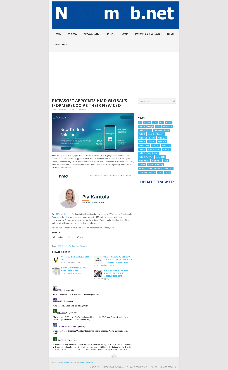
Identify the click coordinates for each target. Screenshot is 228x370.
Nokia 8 (142, 149)
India (149, 130)
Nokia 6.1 (151, 142)
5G (140, 122)
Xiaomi (167, 172)
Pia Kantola (73, 246)
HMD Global (62, 246)
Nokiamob (64, 362)
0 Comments (99, 265)
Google (150, 126)
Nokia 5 (152, 138)
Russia (150, 165)
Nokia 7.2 (166, 145)
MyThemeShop (86, 362)
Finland (169, 122)
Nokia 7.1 (155, 145)
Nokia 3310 (160, 157)
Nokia (125, 34)
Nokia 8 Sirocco (154, 149)
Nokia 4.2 (143, 138)
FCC (161, 122)
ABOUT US (60, 44)
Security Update (145, 168)
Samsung (159, 165)
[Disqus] (93, 318)
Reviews (110, 34)
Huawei (142, 130)
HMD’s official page (62, 214)
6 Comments (81, 110)
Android (72, 34)
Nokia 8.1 (166, 149)
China (155, 122)
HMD (158, 126)
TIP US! (170, 34)
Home (72, 110)
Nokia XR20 (157, 161)
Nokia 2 (142, 134)
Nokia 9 (155, 153)
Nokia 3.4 (160, 134)
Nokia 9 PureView (146, 157)
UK (171, 168)
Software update (161, 168)
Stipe (54, 110)
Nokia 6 (142, 142)
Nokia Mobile (144, 161)
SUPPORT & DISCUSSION (147, 34)
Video (160, 172)
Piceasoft (83, 246)
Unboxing (143, 172)
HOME (58, 34)
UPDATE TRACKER (168, 367)
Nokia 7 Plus (144, 145)
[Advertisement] (114, 70)
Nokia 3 (151, 134)
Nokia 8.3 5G (144, 153)
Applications (91, 34)
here (112, 228)
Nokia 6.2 (162, 142)
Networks (158, 130)
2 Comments (66, 273)
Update (152, 172)
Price (166, 161)
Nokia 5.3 (162, 138)
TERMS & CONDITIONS (137, 367)
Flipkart (142, 126)
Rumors (142, 165)
